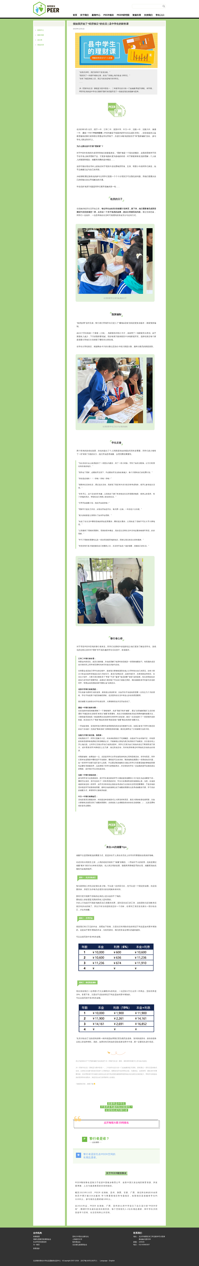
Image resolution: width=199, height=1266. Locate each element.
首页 (75, 15)
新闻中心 (96, 15)
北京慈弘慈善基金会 (79, 1245)
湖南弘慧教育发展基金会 (42, 1239)
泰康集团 (36, 1237)
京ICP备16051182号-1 (89, 1261)
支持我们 (148, 15)
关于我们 (84, 15)
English (112, 1261)
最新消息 (40, 35)
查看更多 (36, 1249)
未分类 (39, 40)
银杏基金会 (76, 1242)
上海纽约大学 (77, 1239)
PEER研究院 (123, 15)
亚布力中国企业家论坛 (80, 1237)
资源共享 (136, 15)
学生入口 (160, 15)
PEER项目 (108, 15)
